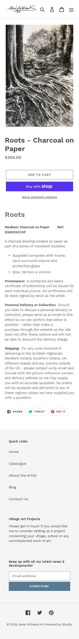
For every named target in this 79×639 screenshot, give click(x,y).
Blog (12, 487)
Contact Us (18, 499)
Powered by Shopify (58, 624)
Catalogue (17, 463)
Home (14, 452)
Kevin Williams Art (31, 624)
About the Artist (23, 475)
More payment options (39, 197)
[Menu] (71, 9)
